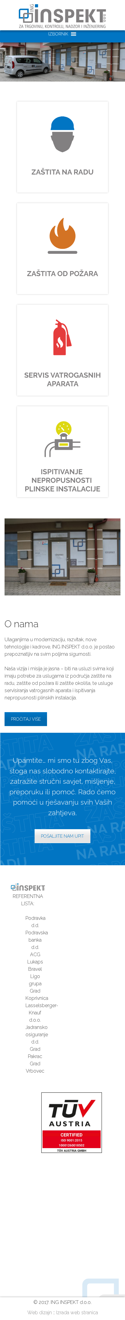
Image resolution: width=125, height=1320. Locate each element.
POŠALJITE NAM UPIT (62, 836)
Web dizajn (39, 1312)
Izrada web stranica (77, 1312)
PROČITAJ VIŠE (26, 719)
